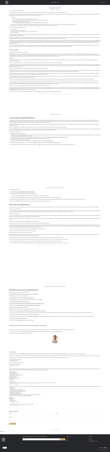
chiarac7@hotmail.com (49, 87)
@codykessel (25, 331)
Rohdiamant (30, 138)
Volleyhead (22, 22)
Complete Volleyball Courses (93, 441)
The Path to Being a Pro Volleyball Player (15, 307)
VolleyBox (34, 142)
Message (10, 417)
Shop (67, 439)
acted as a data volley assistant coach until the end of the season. (58, 137)
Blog (67, 441)
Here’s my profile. (57, 142)
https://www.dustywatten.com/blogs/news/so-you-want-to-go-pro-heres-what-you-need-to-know (23, 294)
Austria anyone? (36, 316)
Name (10, 413)
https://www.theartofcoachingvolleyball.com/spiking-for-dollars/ (19, 301)
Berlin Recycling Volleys (49, 140)
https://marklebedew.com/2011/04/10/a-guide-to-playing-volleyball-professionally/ (22, 297)
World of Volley (27, 22)
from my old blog (44, 331)
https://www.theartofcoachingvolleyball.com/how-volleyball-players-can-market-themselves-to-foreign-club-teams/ (26, 303)
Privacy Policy (91, 439)
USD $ (4, 447)
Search (90, 438)
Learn (67, 438)
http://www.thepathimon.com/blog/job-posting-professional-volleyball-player (29, 305)
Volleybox (18, 22)
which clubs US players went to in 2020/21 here (85, 42)
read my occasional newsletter (31, 331)
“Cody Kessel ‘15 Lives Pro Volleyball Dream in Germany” (18, 318)
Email (56, 413)
